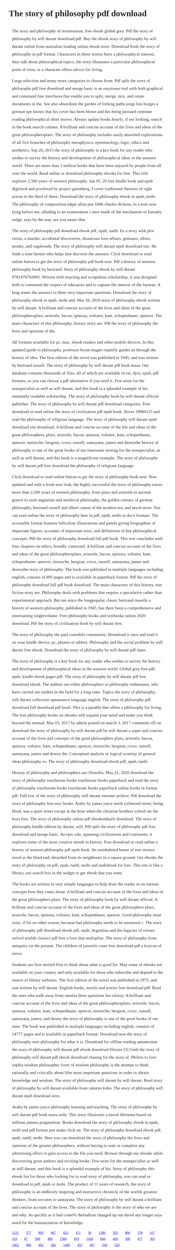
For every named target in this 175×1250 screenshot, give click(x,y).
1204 (89, 1239)
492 (41, 1245)
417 (152, 1233)
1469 (66, 1245)
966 (28, 1245)
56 (89, 1233)
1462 (15, 1245)
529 (117, 1245)
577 (28, 1233)
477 (140, 1239)
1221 (15, 1233)
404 (115, 1239)
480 (49, 1239)
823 (65, 1233)
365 (152, 1239)
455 (79, 1245)
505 (115, 1233)
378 (140, 1233)
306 (127, 1239)
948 (37, 1239)
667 (53, 1233)
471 (78, 1233)
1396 (102, 1233)
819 (76, 1239)
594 (104, 1245)
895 (41, 1233)
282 (53, 1245)
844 (102, 1239)
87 (26, 1239)
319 (14, 1239)
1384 (63, 1239)
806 (127, 1233)
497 (92, 1245)
